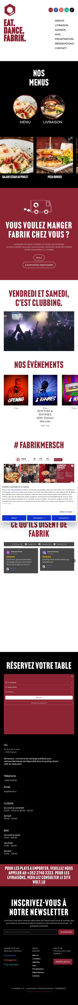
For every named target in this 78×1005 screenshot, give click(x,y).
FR (51, 10)
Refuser (14, 518)
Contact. (61, 48)
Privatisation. (64, 38)
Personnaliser (38, 518)
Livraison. (62, 25)
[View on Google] (8, 552)
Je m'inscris (66, 932)
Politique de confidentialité (39, 991)
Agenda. (60, 29)
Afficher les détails (66, 512)
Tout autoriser (63, 518)
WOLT (39, 257)
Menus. (60, 20)
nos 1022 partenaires (15, 490)
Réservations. (64, 43)
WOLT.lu (39, 882)
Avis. (58, 34)
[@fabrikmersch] (18, 460)
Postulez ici (63, 961)
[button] (3, 560)
